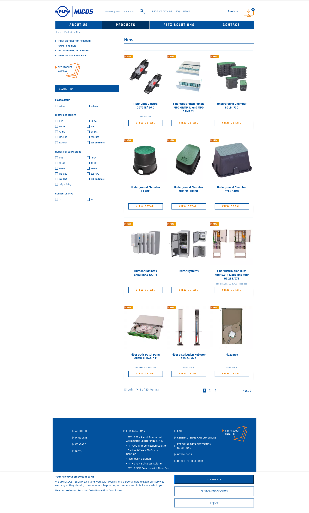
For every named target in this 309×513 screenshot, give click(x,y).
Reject (214, 503)
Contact (231, 24)
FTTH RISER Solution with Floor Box (148, 468)
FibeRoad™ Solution (139, 459)
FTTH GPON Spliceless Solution (145, 464)
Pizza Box (231, 355)
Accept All (214, 479)
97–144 (94, 132)
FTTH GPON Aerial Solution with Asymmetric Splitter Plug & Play (145, 439)
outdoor (95, 106)
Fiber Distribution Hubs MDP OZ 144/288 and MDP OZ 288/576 (232, 275)
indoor (62, 106)
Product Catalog (162, 11)
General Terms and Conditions (197, 438)
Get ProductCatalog (65, 69)
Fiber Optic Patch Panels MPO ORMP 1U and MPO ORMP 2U (188, 107)
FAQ (178, 11)
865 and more (98, 142)
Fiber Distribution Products (74, 41)
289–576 (95, 137)
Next (247, 391)
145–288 (63, 137)
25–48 (62, 126)
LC (60, 199)
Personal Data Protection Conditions (194, 446)
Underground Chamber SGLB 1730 (231, 106)
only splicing (65, 184)
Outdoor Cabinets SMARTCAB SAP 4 (145, 273)
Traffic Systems (188, 271)
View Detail (145, 122)
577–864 (63, 142)
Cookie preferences (190, 461)
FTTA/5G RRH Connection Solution (147, 446)
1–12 (61, 121)
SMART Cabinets (67, 45)
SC (92, 199)
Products (126, 24)
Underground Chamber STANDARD (231, 189)
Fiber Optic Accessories (72, 55)
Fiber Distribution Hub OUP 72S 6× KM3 (189, 356)
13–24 (93, 121)
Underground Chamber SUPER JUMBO (188, 189)
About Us (78, 24)
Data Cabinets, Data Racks (73, 50)
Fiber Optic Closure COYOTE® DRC (145, 106)
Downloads (184, 454)
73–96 (62, 132)
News (186, 11)
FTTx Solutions (179, 24)
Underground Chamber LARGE (145, 189)
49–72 (94, 126)
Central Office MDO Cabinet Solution (143, 452)
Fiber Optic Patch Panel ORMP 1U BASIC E (145, 356)
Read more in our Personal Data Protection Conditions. (89, 490)
